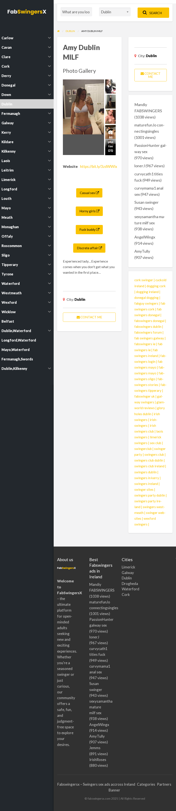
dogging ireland (147, 292)
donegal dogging (146, 297)
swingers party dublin (149, 495)
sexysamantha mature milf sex (100, 707)
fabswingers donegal (149, 321)
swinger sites (143, 489)
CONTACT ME (91, 317)
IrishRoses (97, 759)
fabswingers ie (144, 344)
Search (155, 13)
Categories (146, 784)
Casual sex (88, 193)
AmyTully (142, 251)
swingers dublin (145, 472)
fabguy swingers (146, 303)
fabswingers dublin (147, 326)
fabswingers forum (148, 332)
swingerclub (143, 449)
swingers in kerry (146, 478)
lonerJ (139, 165)
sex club (155, 443)
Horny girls (87, 211)
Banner (114, 790)
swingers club (154, 454)
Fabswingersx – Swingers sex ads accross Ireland (96, 784)
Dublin (79, 299)
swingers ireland (146, 484)
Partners (164, 784)
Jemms (94, 748)
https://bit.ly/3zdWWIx (98, 166)
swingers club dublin (148, 460)
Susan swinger (146, 202)
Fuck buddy (87, 229)
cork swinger (143, 280)
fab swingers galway (149, 338)
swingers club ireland (149, 466)
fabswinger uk (144, 396)
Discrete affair (88, 248)
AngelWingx (144, 237)
